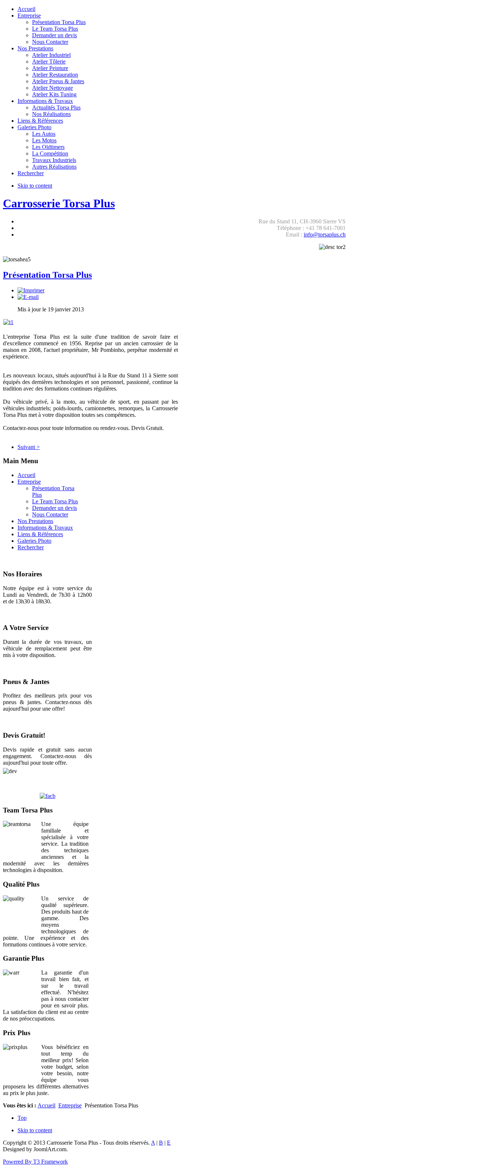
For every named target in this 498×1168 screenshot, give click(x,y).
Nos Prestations (35, 521)
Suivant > (28, 447)
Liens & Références (40, 534)
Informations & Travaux (45, 528)
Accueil (26, 475)
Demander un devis (54, 508)
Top (22, 1118)
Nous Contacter (50, 514)
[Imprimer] (30, 290)
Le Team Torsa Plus (55, 501)
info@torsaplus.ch (325, 234)
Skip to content (34, 185)
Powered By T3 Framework (35, 1162)
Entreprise (29, 482)
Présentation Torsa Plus (47, 275)
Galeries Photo (34, 541)
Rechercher (30, 547)
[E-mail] (28, 297)
